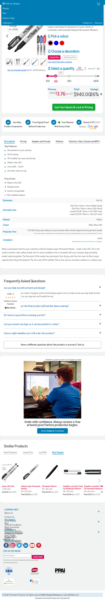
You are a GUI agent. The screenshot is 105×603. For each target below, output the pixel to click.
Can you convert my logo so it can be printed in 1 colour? (31, 324)
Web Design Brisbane (51, 594)
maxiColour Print (69, 57)
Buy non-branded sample (17, 70)
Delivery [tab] (59, 141)
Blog (6, 523)
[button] (10, 301)
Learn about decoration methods (60, 62)
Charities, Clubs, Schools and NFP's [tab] (84, 141)
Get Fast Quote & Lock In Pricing (74, 107)
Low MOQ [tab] (43, 452)
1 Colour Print (54, 57)
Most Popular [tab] (58, 452)
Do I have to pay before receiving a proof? (25, 314)
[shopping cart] (98, 3)
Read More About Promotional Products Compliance (87, 241)
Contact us (87, 22)
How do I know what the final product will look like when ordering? (36, 305)
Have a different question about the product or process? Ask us (52, 344)
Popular (6, 8)
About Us (8, 512)
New (5, 13)
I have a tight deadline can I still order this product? (29, 333)
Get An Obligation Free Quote (52, 431)
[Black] (50, 43)
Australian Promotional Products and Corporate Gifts (52, 598)
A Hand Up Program (13, 533)
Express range (9, 18)
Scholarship (9, 537)
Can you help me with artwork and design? (25, 287)
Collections (7, 22)
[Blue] (56, 43)
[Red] (62, 43)
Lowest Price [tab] (28, 452)
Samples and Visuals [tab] (41, 141)
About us (98, 22)
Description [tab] (9, 141)
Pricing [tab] (23, 141)
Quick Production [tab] (10, 452)
